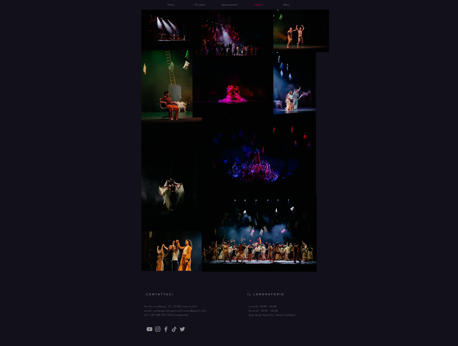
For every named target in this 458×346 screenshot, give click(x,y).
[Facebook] (165, 329)
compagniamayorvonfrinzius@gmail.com (180, 310)
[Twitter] (182, 329)
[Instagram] (157, 329)
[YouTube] (149, 329)
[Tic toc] (174, 329)
